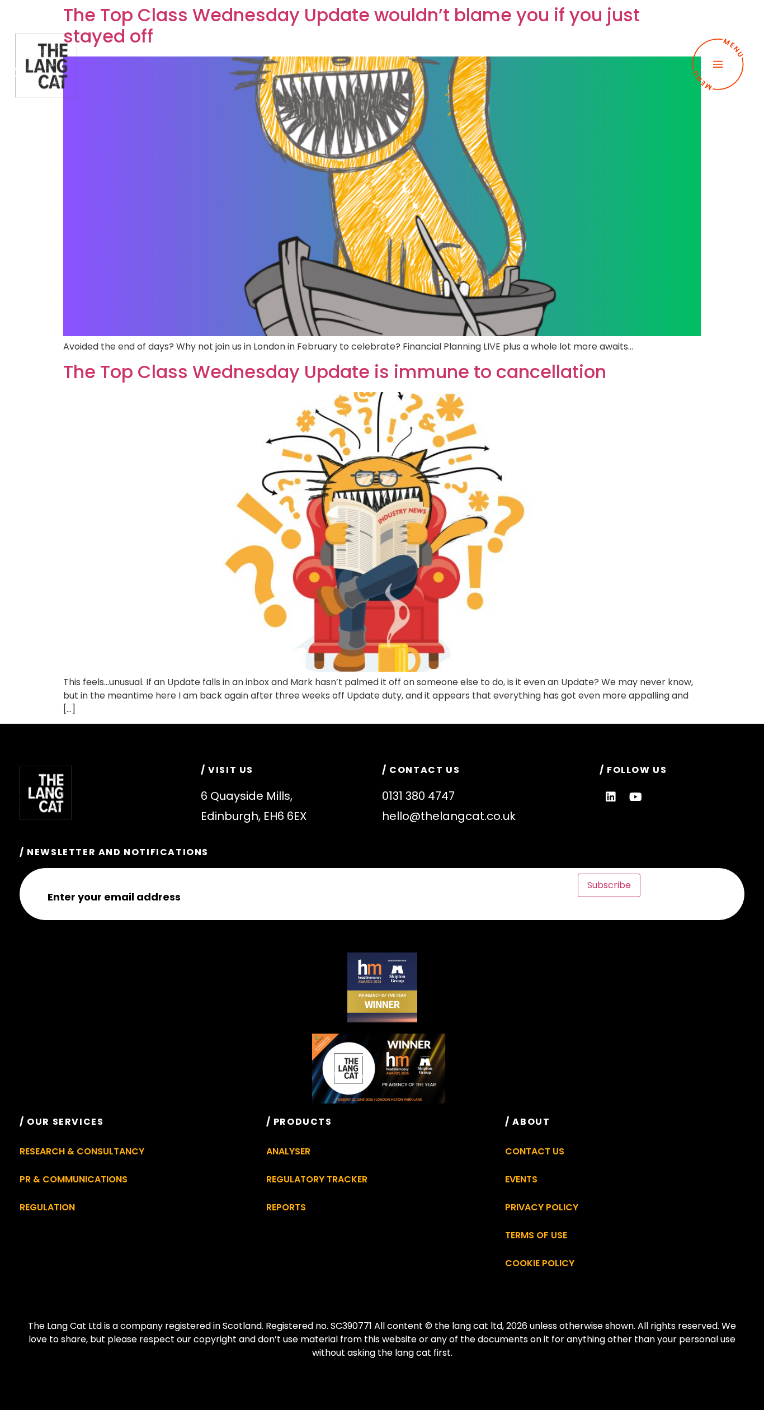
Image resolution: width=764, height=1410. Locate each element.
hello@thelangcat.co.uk (449, 816)
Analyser (288, 1151)
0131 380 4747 (418, 796)
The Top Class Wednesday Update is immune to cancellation (334, 371)
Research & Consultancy (82, 1151)
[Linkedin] (611, 797)
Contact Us (534, 1151)
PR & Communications (74, 1179)
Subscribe (609, 885)
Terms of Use (536, 1235)
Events (521, 1179)
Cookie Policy (539, 1263)
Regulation (47, 1207)
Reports (286, 1207)
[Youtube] (636, 797)
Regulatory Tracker (316, 1179)
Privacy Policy (541, 1207)
